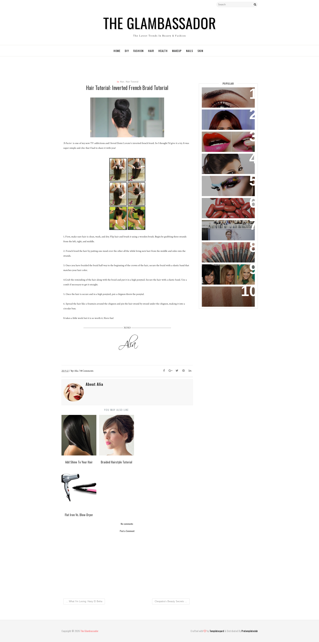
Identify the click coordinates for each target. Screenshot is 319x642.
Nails (189, 51)
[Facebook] (70, 4)
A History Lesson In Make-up (225, 181)
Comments (86, 371)
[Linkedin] (190, 371)
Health (163, 51)
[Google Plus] (170, 371)
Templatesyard (217, 631)
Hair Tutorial (132, 81)
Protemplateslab (249, 631)
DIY (127, 51)
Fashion (138, 51)
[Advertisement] (135, 64)
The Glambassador (159, 22)
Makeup (177, 51)
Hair (151, 51)
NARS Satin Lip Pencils (221, 247)
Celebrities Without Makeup (225, 158)
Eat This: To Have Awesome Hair (227, 203)
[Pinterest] (183, 371)
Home (117, 51)
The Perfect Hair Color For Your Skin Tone (225, 271)
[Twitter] (64, 4)
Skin (200, 51)
